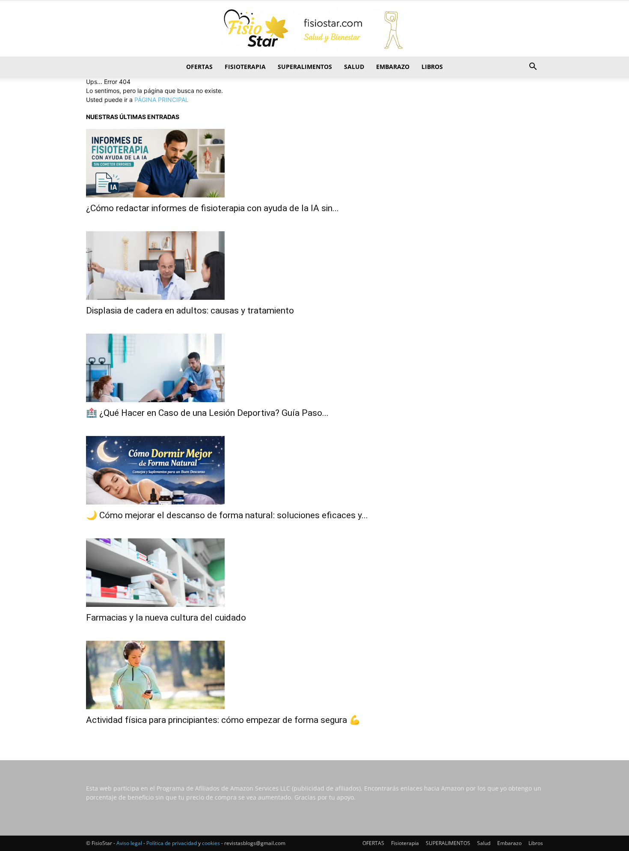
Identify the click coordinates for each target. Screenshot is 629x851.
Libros (432, 67)
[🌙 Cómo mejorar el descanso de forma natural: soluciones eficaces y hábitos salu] (314, 470)
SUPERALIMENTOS (305, 67)
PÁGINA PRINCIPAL (161, 99)
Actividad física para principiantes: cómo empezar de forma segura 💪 (223, 720)
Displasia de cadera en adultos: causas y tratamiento (190, 310)
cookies (211, 843)
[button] (532, 67)
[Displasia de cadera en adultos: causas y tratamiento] (314, 265)
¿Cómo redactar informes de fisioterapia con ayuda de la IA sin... (212, 208)
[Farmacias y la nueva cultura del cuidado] (314, 572)
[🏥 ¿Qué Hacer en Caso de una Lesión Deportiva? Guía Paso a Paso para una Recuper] (314, 368)
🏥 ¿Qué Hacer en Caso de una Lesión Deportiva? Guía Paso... (207, 413)
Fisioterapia (245, 67)
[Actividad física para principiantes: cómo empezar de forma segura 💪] (314, 675)
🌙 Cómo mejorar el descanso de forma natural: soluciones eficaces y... (227, 515)
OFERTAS (199, 67)
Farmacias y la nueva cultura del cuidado (166, 617)
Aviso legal (129, 843)
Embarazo (392, 67)
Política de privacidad (171, 843)
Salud (354, 67)
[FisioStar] (314, 29)
